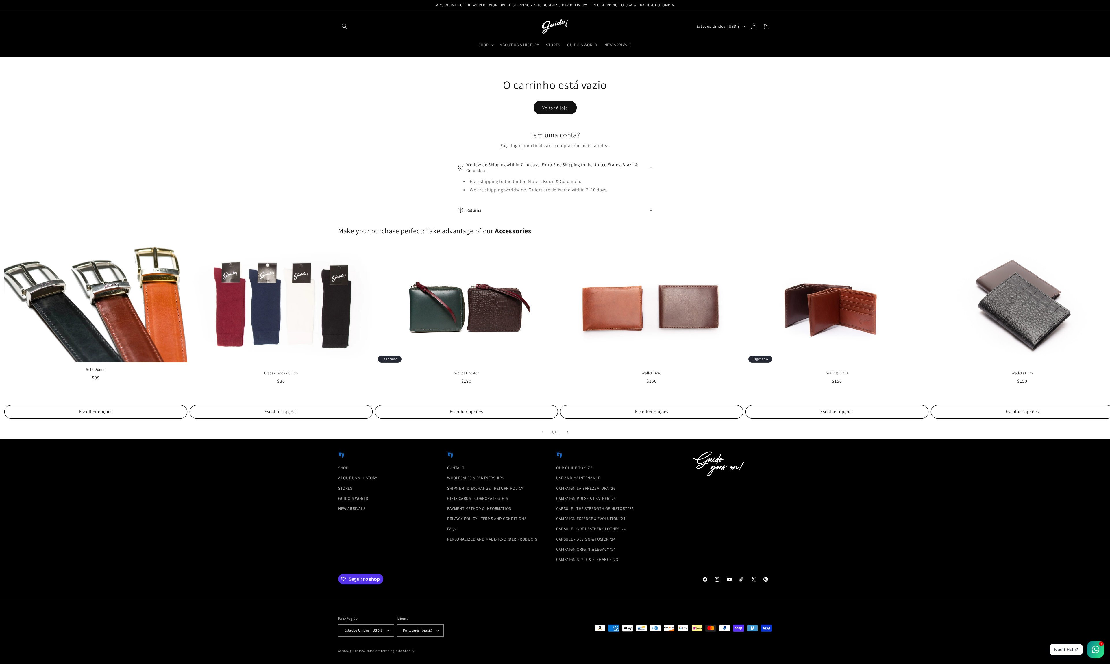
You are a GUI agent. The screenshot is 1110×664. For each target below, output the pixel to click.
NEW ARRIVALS (351, 508)
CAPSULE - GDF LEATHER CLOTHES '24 (591, 528)
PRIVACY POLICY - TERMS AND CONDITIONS (486, 518)
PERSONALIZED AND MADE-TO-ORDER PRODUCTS (492, 539)
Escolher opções (95, 411)
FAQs (451, 528)
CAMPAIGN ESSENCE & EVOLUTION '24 (590, 518)
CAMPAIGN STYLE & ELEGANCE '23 (587, 559)
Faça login (510, 146)
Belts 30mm (96, 369)
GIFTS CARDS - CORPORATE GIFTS (477, 498)
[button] (344, 26)
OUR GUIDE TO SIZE (574, 467)
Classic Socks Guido (281, 373)
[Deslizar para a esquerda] (542, 432)
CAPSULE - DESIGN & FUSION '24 (585, 539)
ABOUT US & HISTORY (358, 477)
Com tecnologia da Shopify (394, 651)
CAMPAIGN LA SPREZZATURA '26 (585, 488)
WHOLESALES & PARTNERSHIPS (475, 477)
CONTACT (455, 467)
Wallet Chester (466, 373)
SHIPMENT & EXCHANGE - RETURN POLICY (485, 488)
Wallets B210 (837, 373)
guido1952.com (361, 651)
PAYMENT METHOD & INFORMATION (479, 508)
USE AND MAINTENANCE (578, 477)
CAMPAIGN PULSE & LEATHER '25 (586, 498)
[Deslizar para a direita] (567, 432)
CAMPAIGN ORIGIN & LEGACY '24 (586, 549)
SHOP (343, 467)
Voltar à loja (555, 107)
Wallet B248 (652, 373)
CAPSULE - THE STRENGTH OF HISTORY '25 (595, 508)
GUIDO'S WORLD (353, 498)
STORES (345, 488)
